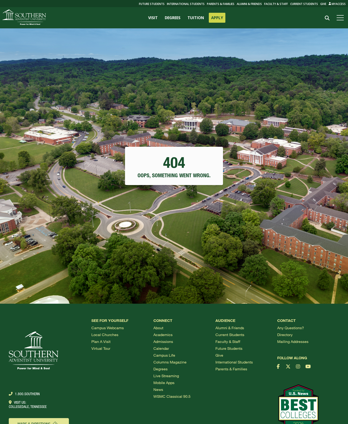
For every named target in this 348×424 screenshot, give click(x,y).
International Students (186, 4)
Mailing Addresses (292, 341)
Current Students (304, 4)
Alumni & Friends (249, 4)
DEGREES (172, 17)
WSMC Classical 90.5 (172, 396)
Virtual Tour (100, 348)
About (158, 327)
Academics (163, 334)
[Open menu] (341, 17)
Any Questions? (290, 327)
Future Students (228, 348)
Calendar (161, 348)
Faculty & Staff (276, 4)
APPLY (217, 17)
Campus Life (164, 355)
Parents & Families (220, 4)
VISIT (153, 17)
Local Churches (104, 334)
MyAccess (338, 4)
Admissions (163, 341)
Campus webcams (107, 327)
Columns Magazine (170, 362)
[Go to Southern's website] (24, 17)
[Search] (327, 18)
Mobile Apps (163, 382)
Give (323, 4)
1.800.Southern (27, 394)
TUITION (195, 17)
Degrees (160, 369)
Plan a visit (101, 341)
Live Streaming (166, 375)
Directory (285, 334)
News (158, 389)
